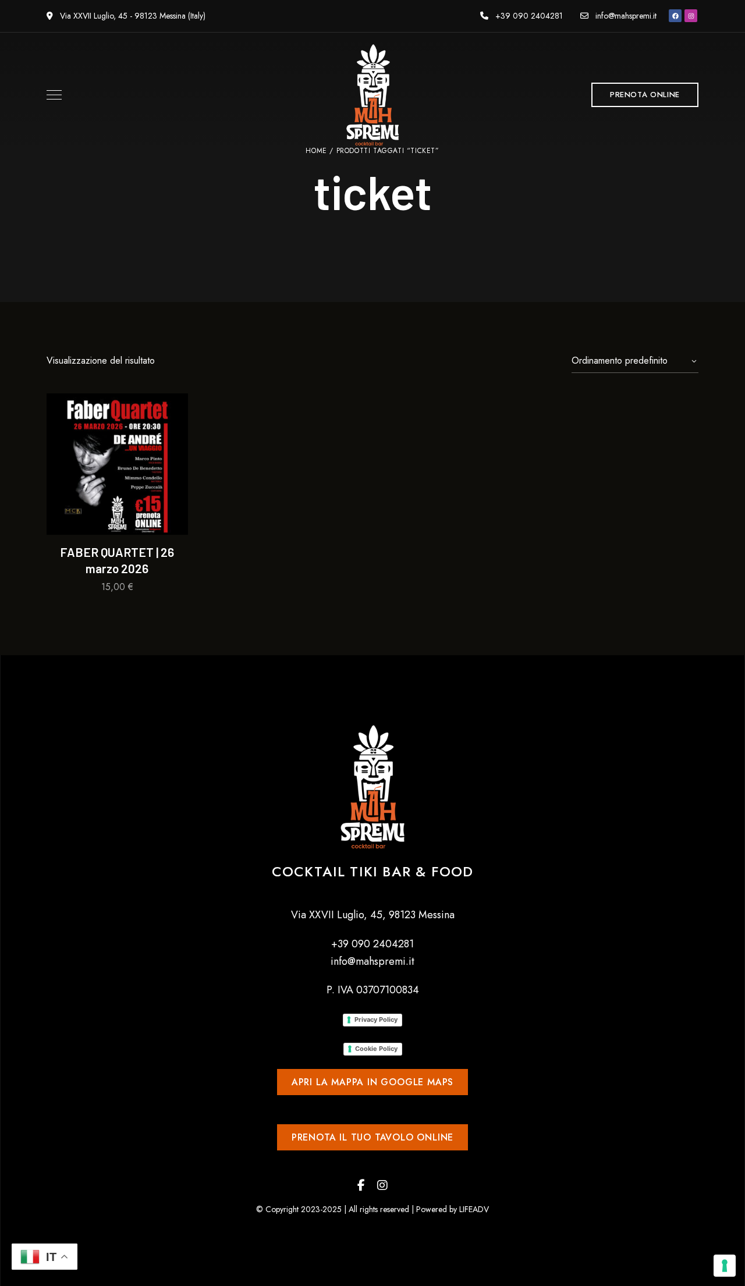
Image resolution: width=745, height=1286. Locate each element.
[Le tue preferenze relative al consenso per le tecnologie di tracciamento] (725, 1266)
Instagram (382, 1185)
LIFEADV (474, 1209)
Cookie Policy (376, 1049)
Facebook (361, 1185)
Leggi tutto (117, 514)
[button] (644, 95)
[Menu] (51, 94)
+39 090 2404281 (528, 16)
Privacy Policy (376, 1019)
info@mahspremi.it (625, 16)
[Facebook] (675, 15)
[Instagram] (690, 15)
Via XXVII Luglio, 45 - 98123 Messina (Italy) (131, 16)
